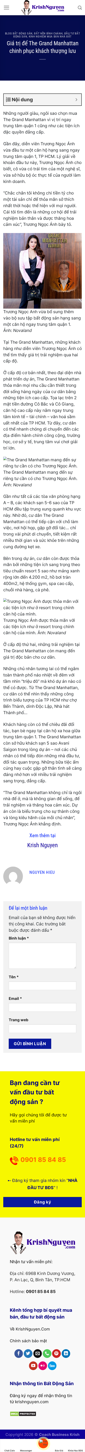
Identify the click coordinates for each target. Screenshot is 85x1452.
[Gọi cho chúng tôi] (47, 1353)
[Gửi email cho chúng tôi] (37, 1353)
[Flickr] (42, 1365)
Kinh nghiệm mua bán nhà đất (50, 36)
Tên (14, 977)
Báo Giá (59, 1450)
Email (15, 998)
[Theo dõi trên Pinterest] (56, 1353)
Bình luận (19, 938)
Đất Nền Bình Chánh (48, 33)
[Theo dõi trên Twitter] (28, 1353)
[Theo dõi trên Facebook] (18, 1353)
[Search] (80, 7)
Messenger (26, 1450)
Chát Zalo (9, 1450)
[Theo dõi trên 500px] (52, 1365)
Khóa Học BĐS (75, 1450)
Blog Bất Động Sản (18, 33)
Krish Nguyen (42, 845)
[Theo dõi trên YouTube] (33, 1365)
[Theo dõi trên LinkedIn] (66, 1353)
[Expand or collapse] (76, 99)
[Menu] (6, 8)
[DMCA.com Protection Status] (23, 1413)
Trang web (18, 1020)
